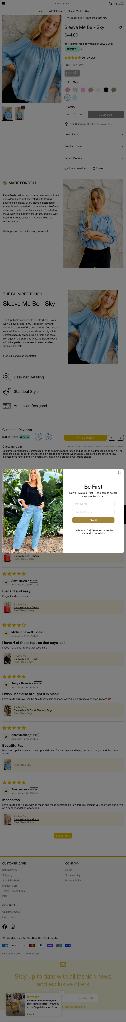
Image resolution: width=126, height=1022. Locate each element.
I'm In (93, 520)
